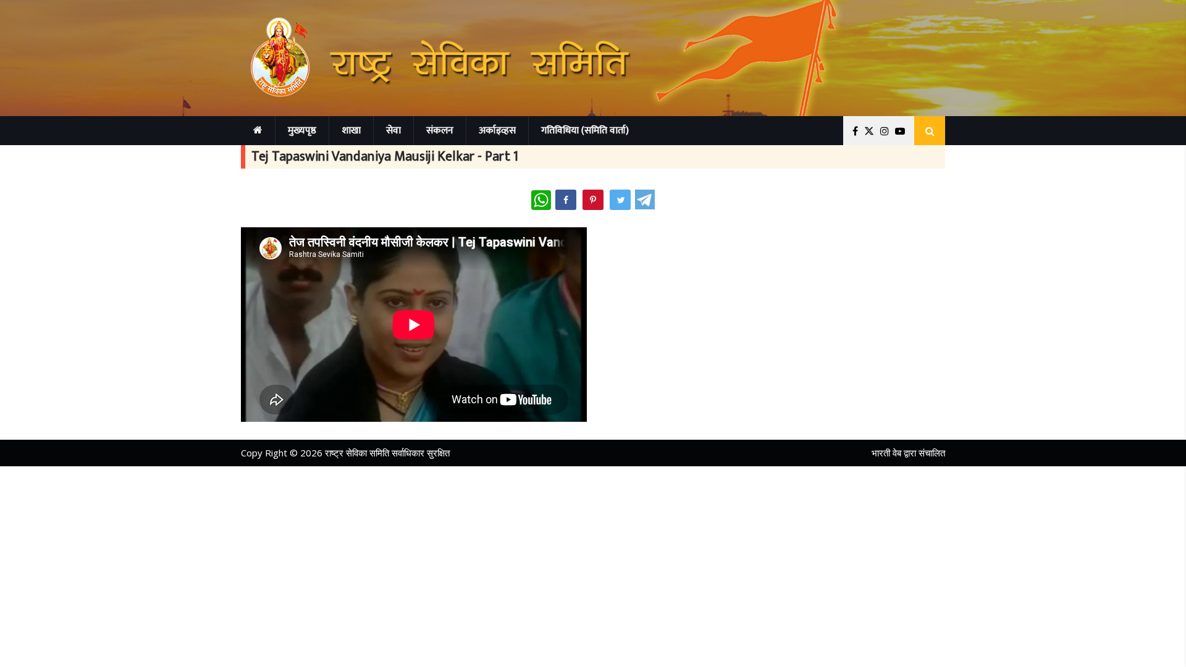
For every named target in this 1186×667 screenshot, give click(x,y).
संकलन (439, 130)
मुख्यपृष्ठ (302, 130)
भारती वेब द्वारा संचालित (908, 453)
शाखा (351, 130)
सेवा (393, 130)
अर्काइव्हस (497, 130)
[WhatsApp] (541, 200)
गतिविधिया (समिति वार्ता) (585, 130)
